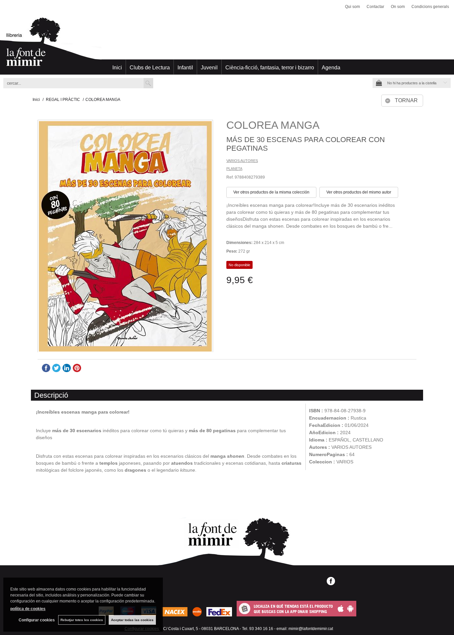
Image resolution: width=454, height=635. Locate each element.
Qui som (352, 6)
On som (398, 6)
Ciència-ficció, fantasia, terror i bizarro (269, 67)
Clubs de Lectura (150, 67)
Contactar (375, 6)
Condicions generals (430, 6)
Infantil (185, 67)
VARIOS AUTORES (242, 161)
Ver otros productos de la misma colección (271, 192)
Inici (117, 67)
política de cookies (28, 608)
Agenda (331, 67)
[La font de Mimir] (227, 45)
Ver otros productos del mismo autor (358, 192)
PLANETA (234, 169)
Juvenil (209, 67)
